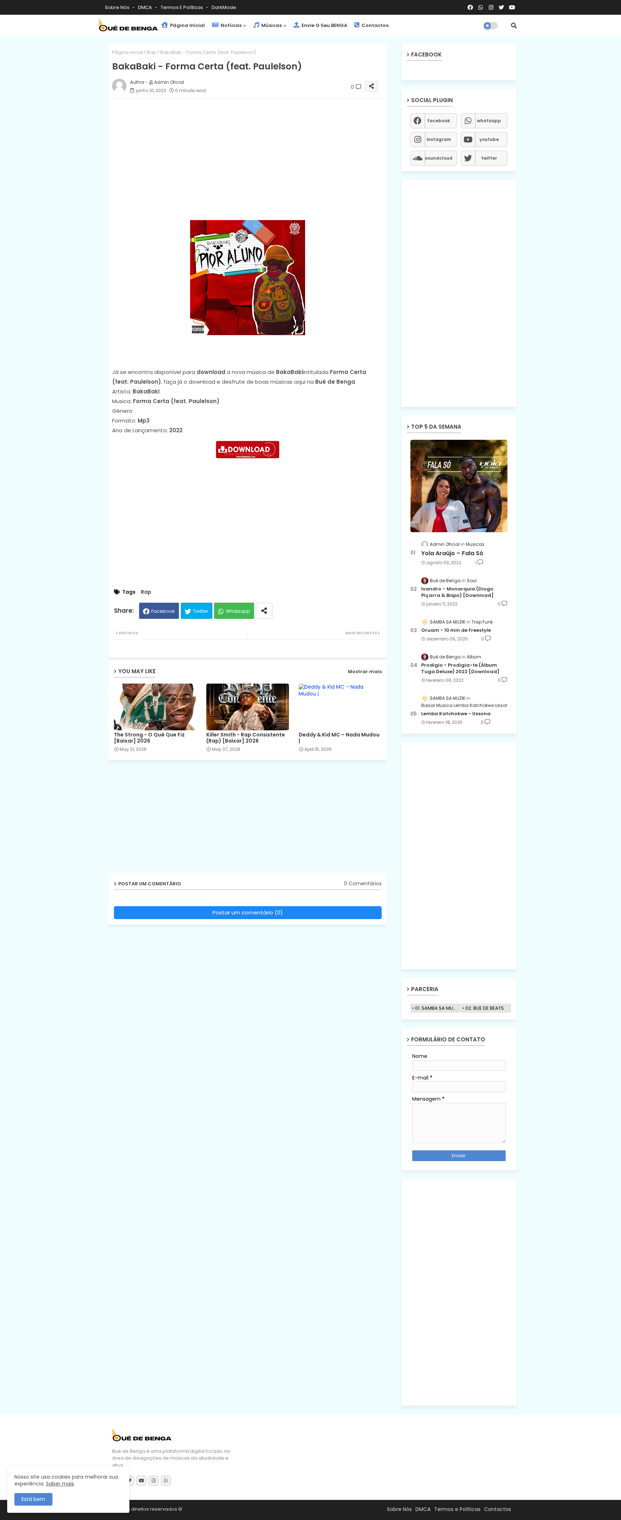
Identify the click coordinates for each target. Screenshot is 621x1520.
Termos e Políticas (182, 7)
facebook (438, 121)
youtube (489, 139)
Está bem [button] (33, 1499)
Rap (151, 52)
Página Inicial (187, 25)
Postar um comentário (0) (247, 912)
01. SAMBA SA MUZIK (437, 1008)
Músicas (271, 25)
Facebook (163, 611)
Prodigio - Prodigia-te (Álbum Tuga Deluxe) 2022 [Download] (460, 668)
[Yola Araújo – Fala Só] (458, 486)
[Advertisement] (255, 154)
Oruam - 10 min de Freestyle (456, 630)
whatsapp (489, 121)
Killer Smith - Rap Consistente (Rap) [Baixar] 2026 (245, 738)
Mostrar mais (365, 671)
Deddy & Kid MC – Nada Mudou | (339, 738)
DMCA (145, 7)
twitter (489, 158)
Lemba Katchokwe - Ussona (456, 714)
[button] (514, 25)
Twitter (200, 611)
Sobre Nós (117, 7)
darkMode (224, 7)
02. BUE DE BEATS (484, 1008)
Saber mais (60, 1483)
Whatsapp (238, 611)
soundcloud (438, 158)
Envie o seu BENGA (323, 25)
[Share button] (264, 611)
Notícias (231, 25)
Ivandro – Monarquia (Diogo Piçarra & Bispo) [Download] (457, 592)
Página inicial (127, 52)
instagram (439, 139)
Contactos (374, 25)
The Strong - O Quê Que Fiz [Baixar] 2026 (149, 738)
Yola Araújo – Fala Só (452, 553)
